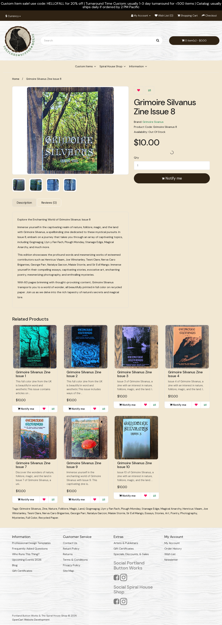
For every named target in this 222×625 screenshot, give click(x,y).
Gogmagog (93, 509)
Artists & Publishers (126, 543)
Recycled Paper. (49, 518)
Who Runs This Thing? (26, 554)
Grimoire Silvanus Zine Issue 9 (84, 465)
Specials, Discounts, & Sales (131, 554)
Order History (173, 548)
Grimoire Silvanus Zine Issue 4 (185, 374)
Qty (136, 157)
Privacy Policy (71, 565)
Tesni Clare (34, 513)
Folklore (63, 509)
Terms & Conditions (75, 560)
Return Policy (71, 548)
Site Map (68, 571)
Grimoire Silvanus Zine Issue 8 (43, 79)
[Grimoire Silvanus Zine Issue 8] (70, 130)
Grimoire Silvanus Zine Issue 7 (33, 465)
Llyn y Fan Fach (110, 509)
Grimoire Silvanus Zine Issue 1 (33, 374)
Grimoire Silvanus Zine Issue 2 (84, 374)
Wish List (170, 554)
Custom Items (84, 66)
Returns (68, 554)
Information (136, 66)
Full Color (31, 518)
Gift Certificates (22, 571)
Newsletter (171, 560)
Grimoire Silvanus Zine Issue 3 (134, 374)
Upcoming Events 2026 (26, 560)
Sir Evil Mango (135, 513)
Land (81, 509)
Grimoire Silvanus (30, 509)
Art (167, 513)
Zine (44, 509)
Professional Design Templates (31, 543)
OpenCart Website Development (31, 619)
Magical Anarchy (171, 509)
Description (24, 203)
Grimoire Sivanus (153, 122)
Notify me (173, 178)
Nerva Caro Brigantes (55, 513)
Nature (53, 509)
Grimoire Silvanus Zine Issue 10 (134, 465)
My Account (172, 543)
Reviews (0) (49, 203)
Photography (188, 513)
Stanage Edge (150, 509)
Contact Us (70, 543)
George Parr (78, 513)
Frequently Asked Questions (30, 548)
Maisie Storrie (116, 513)
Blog (15, 565)
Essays (149, 513)
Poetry (175, 513)
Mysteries (18, 518)
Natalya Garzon (97, 513)
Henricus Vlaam (192, 509)
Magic (73, 509)
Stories (159, 513)
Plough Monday (130, 509)
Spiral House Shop (111, 66)
